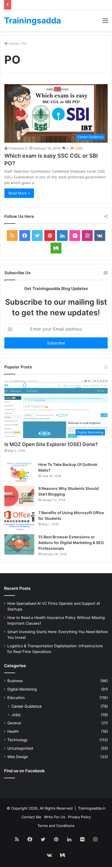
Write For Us (54, 817)
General (14, 723)
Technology (17, 740)
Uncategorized (20, 748)
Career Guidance (26, 706)
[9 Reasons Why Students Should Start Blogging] (19, 496)
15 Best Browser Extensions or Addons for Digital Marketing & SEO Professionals (71, 543)
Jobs (15, 714)
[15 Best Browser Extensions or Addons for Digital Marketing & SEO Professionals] (19, 544)
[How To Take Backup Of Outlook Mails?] (19, 472)
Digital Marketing (22, 689)
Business (15, 681)
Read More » (19, 193)
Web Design (17, 757)
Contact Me (31, 817)
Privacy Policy (79, 817)
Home (13, 43)
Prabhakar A (17, 148)
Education (16, 697)
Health (13, 731)
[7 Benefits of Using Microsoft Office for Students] (19, 520)
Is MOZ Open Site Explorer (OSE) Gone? (51, 444)
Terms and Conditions (56, 825)
